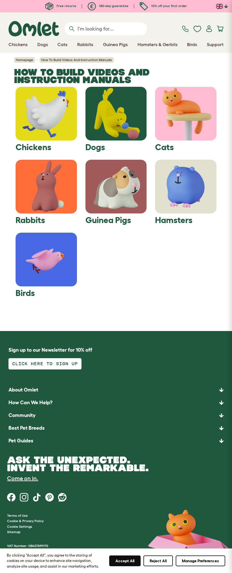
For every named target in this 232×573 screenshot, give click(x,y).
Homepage (24, 60)
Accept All (124, 561)
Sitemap (13, 532)
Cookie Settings (19, 526)
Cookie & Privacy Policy (25, 521)
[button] (116, 440)
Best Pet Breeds (26, 428)
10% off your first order (168, 6)
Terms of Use (17, 515)
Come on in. (22, 478)
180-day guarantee (113, 6)
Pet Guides (20, 441)
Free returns (66, 6)
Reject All (158, 561)
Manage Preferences (200, 561)
